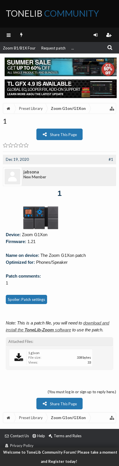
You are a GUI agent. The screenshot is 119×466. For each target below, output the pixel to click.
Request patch (53, 48)
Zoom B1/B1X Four (19, 48)
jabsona (31, 171)
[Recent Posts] (21, 35)
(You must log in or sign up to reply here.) (82, 391)
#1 (111, 159)
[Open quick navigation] (112, 108)
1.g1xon (34, 353)
